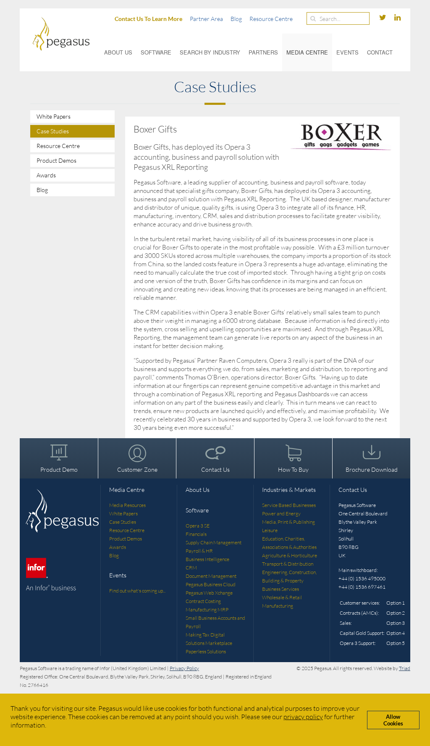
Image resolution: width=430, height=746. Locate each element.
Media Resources (127, 505)
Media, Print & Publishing (288, 522)
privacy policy (303, 716)
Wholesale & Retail (282, 597)
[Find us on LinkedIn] (397, 17)
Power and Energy (281, 513)
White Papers (54, 116)
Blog (236, 18)
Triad (404, 668)
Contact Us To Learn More (148, 18)
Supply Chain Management (213, 542)
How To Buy (293, 469)
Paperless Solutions (206, 651)
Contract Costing (203, 601)
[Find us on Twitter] (383, 17)
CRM (191, 567)
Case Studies (53, 131)
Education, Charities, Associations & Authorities (289, 542)
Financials (196, 534)
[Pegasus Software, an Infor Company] (54, 33)
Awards (46, 175)
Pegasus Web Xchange (209, 593)
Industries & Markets (289, 489)
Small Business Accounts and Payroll (215, 622)
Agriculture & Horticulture (289, 555)
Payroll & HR (199, 551)
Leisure (270, 530)
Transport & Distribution (287, 564)
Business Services (280, 589)
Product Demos (56, 160)
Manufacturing (277, 606)
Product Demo (59, 469)
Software (156, 52)
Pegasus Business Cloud (211, 584)
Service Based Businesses (289, 505)
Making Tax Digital (205, 635)
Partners (263, 52)
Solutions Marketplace (209, 643)
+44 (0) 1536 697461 (361, 587)
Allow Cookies (393, 720)
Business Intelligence (207, 559)
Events (347, 52)
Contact (380, 52)
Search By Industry (210, 52)
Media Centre (307, 52)
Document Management (211, 576)
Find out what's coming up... (137, 590)
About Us (118, 52)
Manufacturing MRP (207, 609)
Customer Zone (137, 469)
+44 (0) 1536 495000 (361, 578)
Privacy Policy (184, 668)
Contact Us (215, 469)
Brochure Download (372, 469)
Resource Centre (271, 18)
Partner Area (206, 18)
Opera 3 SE (198, 525)
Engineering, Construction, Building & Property (289, 576)
